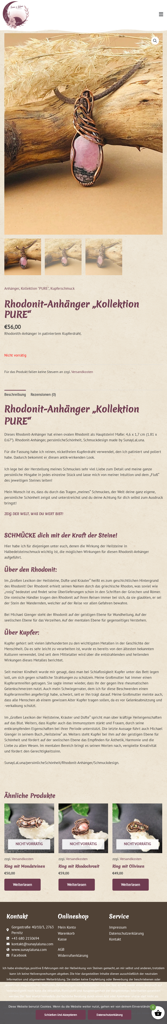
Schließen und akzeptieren (60, 1015)
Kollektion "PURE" (35, 288)
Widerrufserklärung (73, 955)
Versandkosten (82, 372)
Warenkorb (66, 933)
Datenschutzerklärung (126, 933)
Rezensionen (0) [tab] (43, 394)
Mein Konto (67, 927)
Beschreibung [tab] (15, 394)
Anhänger (11, 288)
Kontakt (115, 939)
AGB (61, 949)
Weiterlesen (22, 884)
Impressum (118, 927)
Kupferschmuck (62, 288)
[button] (161, 14)
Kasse (62, 939)
